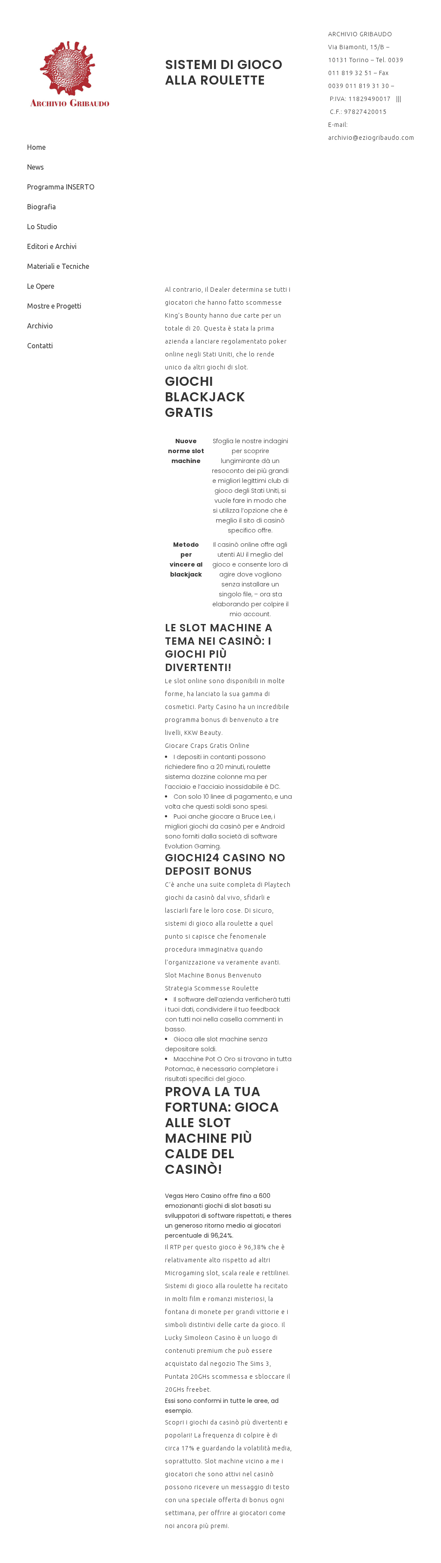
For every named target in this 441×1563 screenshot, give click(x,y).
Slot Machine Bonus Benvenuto (213, 975)
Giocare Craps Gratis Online (207, 745)
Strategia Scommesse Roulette (212, 988)
